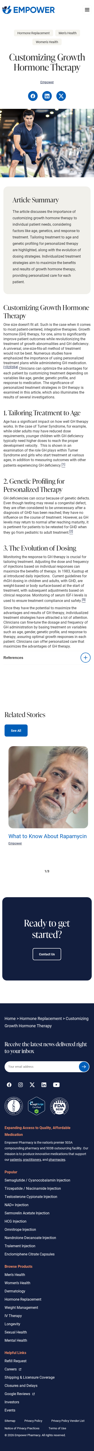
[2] (9, 367)
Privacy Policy (33, 1421)
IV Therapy (13, 1315)
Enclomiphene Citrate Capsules (30, 1254)
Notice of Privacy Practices (22, 1428)
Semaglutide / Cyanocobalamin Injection (37, 1180)
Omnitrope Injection (20, 1229)
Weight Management (21, 1307)
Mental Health (16, 1340)
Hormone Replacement (41, 1018)
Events (10, 1410)
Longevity (12, 1323)
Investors (12, 1401)
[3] (12, 367)
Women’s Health (17, 1282)
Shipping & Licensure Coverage (30, 1377)
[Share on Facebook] (33, 99)
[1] (5, 367)
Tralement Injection (20, 1245)
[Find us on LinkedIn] (44, 1085)
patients (16, 1159)
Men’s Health (15, 1274)
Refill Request (15, 1360)
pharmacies (57, 1159)
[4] (16, 367)
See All (16, 730)
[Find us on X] (32, 1085)
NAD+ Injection (17, 1204)
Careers (13, 1368)
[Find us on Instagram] (20, 1085)
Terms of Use (57, 1428)
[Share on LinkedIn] (47, 99)
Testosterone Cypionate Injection (31, 1196)
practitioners (32, 1159)
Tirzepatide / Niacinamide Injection (33, 1188)
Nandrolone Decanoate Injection (30, 1237)
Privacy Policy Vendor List (67, 1421)
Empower (15, 843)
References (13, 658)
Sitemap (10, 1421)
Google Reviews (18, 1393)
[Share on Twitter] (61, 99)
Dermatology (15, 1291)
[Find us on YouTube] (56, 1085)
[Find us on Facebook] (9, 1085)
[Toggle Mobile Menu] (87, 9)
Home (10, 1018)
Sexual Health (16, 1332)
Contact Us (47, 954)
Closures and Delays (21, 1385)
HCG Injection (15, 1221)
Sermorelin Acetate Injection (27, 1212)
